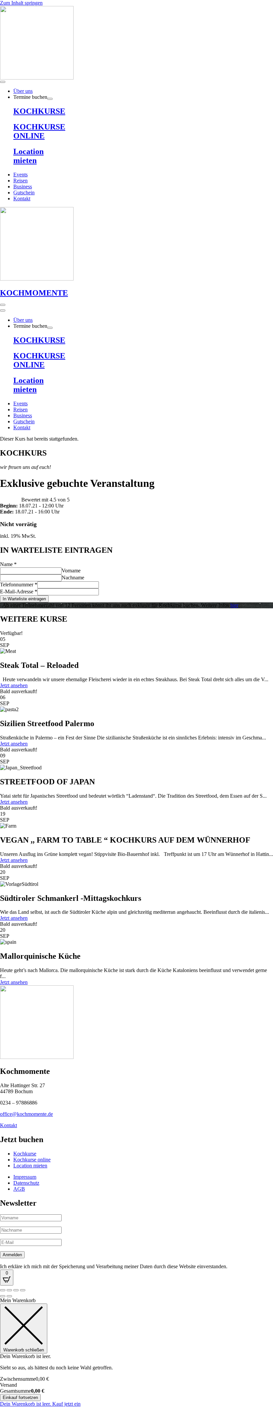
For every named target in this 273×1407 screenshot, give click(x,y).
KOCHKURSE (39, 111)
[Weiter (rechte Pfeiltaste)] (9, 1296)
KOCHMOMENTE (34, 293)
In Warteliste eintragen (24, 598)
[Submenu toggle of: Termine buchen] (50, 99)
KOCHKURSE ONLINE (39, 131)
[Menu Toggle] (2, 82)
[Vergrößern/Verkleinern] (2, 1290)
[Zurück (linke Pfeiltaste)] (2, 1296)
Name (8, 564)
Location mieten (28, 156)
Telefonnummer (18, 584)
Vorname (71, 570)
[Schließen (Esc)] (22, 1290)
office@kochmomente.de (26, 1114)
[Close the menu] (2, 310)
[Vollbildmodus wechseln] (9, 1290)
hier (234, 605)
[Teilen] (16, 1290)
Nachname (73, 577)
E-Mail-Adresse (18, 591)
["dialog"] (136, 1352)
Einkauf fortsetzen (20, 1397)
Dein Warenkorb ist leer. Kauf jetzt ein (40, 1404)
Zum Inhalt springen (21, 3)
